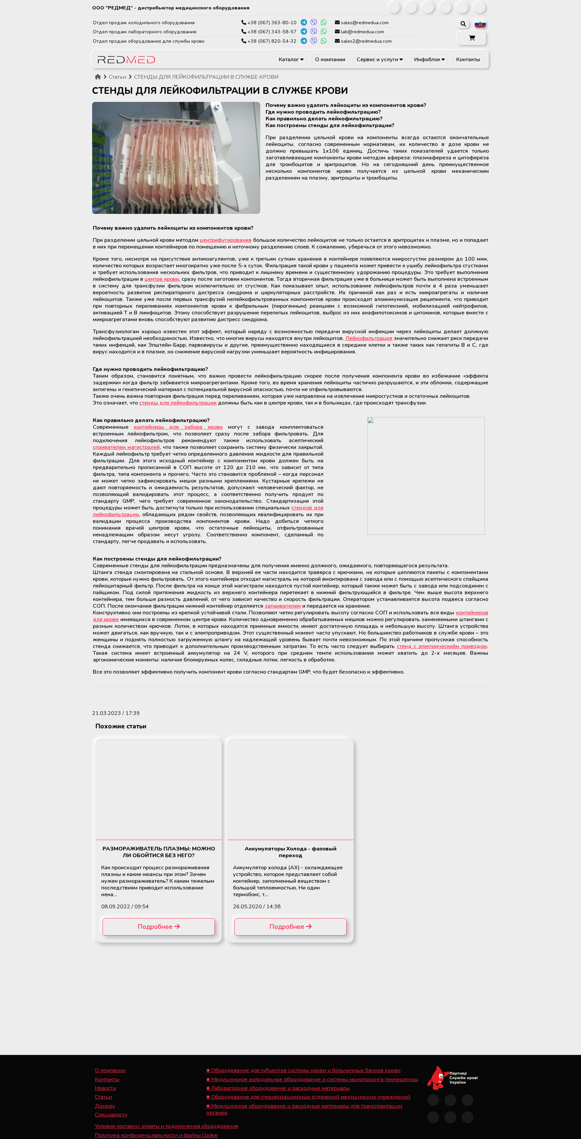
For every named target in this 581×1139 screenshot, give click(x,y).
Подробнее (156, 926)
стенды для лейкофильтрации (178, 403)
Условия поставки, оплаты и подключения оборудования (166, 1126)
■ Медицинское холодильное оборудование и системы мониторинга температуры (312, 1079)
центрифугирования (225, 240)
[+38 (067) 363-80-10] (304, 22)
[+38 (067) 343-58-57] (304, 31)
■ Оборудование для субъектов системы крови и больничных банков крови (303, 1070)
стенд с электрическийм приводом (442, 646)
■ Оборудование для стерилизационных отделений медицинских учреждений (308, 1097)
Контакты (468, 59)
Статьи (103, 1097)
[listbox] (480, 24)
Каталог (289, 59)
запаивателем (283, 606)
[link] (394, 7)
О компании (330, 59)
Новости (105, 1088)
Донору (105, 1106)
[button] (472, 38)
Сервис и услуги (378, 59)
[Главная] (98, 77)
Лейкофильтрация (368, 338)
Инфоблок (427, 59)
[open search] (463, 24)
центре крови (162, 279)
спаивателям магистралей (126, 447)
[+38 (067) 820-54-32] (304, 41)
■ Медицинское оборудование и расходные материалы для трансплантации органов (304, 1109)
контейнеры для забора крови (178, 427)
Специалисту (111, 1114)
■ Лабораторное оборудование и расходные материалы (278, 1088)
